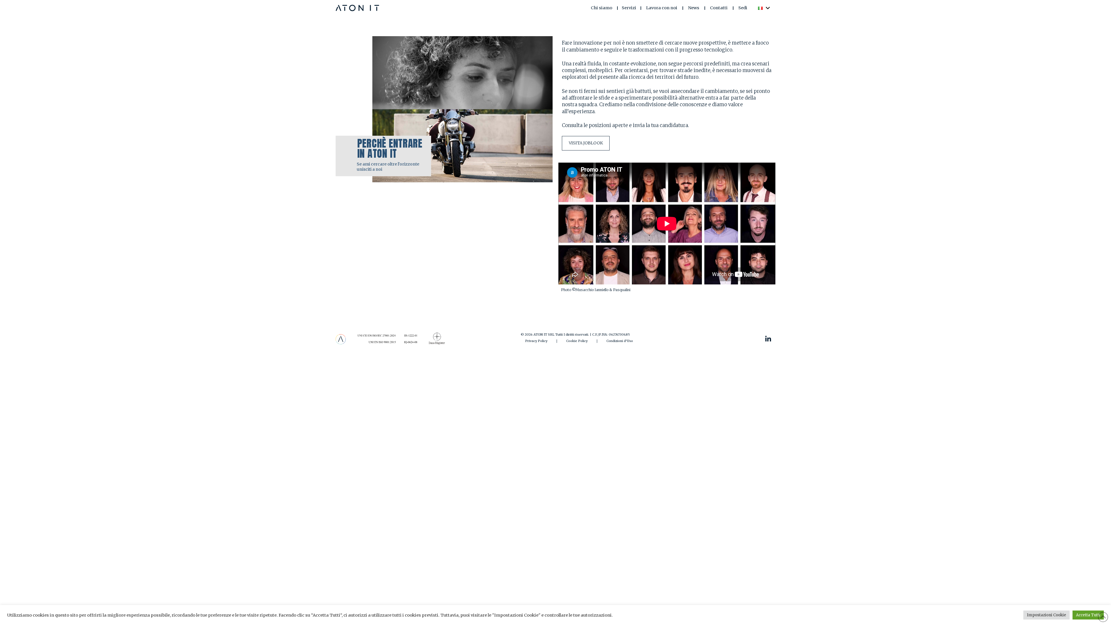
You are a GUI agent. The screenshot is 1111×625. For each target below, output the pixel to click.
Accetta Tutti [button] (1088, 615)
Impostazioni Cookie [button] (1046, 615)
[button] (629, 8)
